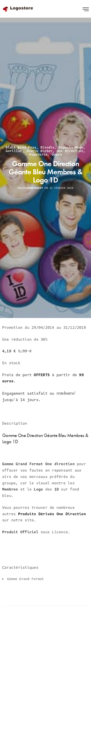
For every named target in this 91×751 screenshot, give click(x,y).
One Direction (70, 151)
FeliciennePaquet (30, 188)
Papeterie (38, 154)
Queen (57, 154)
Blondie (47, 147)
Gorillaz (14, 151)
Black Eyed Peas (21, 147)
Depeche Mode (71, 147)
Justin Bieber (39, 151)
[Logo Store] (18, 8)
